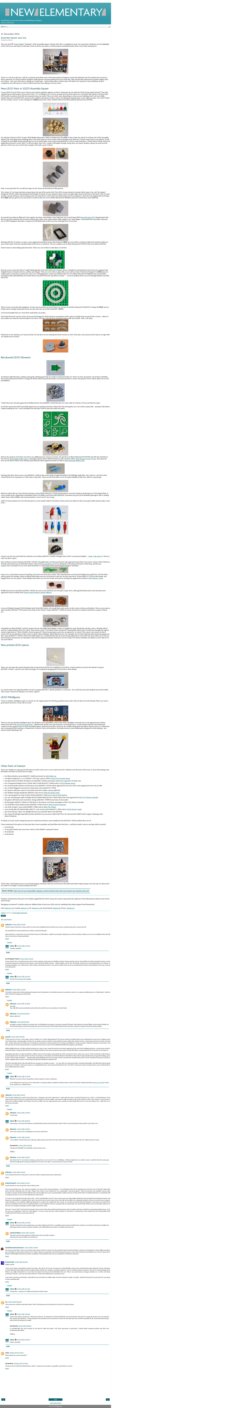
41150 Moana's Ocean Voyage (85, 459)
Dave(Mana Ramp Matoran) (14, 1247)
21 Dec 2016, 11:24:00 (23, 946)
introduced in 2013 (88, 217)
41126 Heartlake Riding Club (74, 461)
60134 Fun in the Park (25, 724)
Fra (6, 1302)
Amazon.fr (71, 908)
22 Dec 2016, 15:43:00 (23, 1137)
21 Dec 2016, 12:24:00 (18, 989)
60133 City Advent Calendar (88, 797)
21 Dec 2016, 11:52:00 (26, 959)
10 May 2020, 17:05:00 (16, 1353)
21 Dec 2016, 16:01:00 (23, 1121)
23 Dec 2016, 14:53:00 (23, 1289)
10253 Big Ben (62, 795)
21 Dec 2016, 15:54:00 (23, 1183)
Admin (12, 946)
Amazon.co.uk (37, 908)
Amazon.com (9, 908)
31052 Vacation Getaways (57, 805)
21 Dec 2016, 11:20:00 (18, 924)
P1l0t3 (7, 1353)
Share (3, 915)
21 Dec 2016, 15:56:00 (23, 1076)
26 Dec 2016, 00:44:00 (15, 1302)
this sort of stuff (98, 1082)
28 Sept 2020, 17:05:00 (21, 1363)
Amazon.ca (25, 908)
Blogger (59, 1406)
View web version (55, 1403)
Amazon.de (57, 908)
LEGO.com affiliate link (7, 22)
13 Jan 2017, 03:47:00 (23, 1022)
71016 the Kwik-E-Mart (52, 793)
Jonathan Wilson (15, 1233)
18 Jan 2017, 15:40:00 (23, 1339)
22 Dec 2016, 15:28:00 (31, 1247)
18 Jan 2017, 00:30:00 (24, 1326)
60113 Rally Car (51, 776)
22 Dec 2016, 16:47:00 (21, 1262)
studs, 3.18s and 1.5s (95, 556)
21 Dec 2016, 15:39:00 (23, 1112)
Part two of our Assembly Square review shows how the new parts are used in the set (51, 891)
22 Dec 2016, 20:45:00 (25, 1145)
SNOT (36, 94)
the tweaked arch (48, 564)
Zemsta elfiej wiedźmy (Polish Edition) (38, 592)
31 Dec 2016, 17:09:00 (23, 1314)
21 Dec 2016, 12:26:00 (23, 1003)
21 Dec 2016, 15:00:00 (17, 1037)
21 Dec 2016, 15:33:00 (18, 1172)
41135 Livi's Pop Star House (60, 778)
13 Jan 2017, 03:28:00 (23, 1013)
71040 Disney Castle (95, 578)
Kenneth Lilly (9, 1262)
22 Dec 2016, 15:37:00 (23, 1129)
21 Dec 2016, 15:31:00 (18, 1095)
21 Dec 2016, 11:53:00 (23, 976)
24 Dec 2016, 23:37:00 (23, 1157)
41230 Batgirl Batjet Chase (19, 459)
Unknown (8, 924)
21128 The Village (50, 807)
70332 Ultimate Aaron (67, 783)
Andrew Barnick (10, 1183)
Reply (7, 939)
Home (55, 1399)
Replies (9, 942)
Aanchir (8, 1037)
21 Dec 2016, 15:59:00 (23, 1222)
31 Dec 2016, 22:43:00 (27, 1233)
